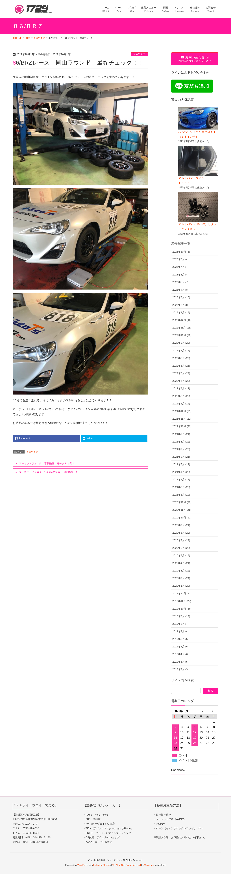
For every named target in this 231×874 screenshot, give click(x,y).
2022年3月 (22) (181, 388)
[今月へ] (207, 711)
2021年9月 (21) (181, 434)
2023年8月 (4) (180, 259)
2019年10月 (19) (181, 608)
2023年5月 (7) (180, 282)
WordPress (82, 865)
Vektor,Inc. (149, 865)
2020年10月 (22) (181, 517)
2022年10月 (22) (181, 335)
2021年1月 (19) (181, 494)
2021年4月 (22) (181, 471)
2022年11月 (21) (181, 327)
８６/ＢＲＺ (139, 54)
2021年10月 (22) (181, 426)
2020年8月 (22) (181, 532)
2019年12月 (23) (181, 593)
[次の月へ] (214, 711)
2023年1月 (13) (181, 312)
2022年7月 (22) (181, 358)
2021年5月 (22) (181, 464)
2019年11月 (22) (181, 601)
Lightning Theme (101, 865)
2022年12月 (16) (181, 320)
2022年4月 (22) (181, 380)
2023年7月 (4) (180, 266)
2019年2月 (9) (180, 669)
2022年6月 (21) (181, 365)
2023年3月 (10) (181, 297)
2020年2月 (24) (181, 578)
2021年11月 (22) (181, 418)
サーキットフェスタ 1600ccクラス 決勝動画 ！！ (49, 471)
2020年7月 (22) (181, 540)
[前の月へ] (201, 711)
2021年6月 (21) (181, 456)
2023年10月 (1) (181, 251)
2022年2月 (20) (181, 396)
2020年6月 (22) (181, 547)
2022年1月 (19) (181, 403)
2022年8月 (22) (181, 350)
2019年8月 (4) (180, 623)
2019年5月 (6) (180, 646)
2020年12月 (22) (181, 502)
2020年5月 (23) (181, 555)
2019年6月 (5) (180, 639)
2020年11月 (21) (181, 509)
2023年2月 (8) (180, 304)
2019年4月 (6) (180, 654)
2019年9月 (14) (181, 616)
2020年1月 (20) (181, 585)
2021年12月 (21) (181, 411)
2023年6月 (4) (180, 274)
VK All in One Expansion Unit (126, 865)
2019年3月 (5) (180, 661)
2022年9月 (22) (181, 342)
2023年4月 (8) (180, 289)
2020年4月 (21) (181, 563)
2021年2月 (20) (181, 487)
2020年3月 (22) (181, 570)
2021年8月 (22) (181, 441)
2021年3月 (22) (181, 479)
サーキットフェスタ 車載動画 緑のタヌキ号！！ (48, 463)
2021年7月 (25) (181, 449)
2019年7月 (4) (180, 631)
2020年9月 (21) (181, 525)
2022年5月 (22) (181, 373)
